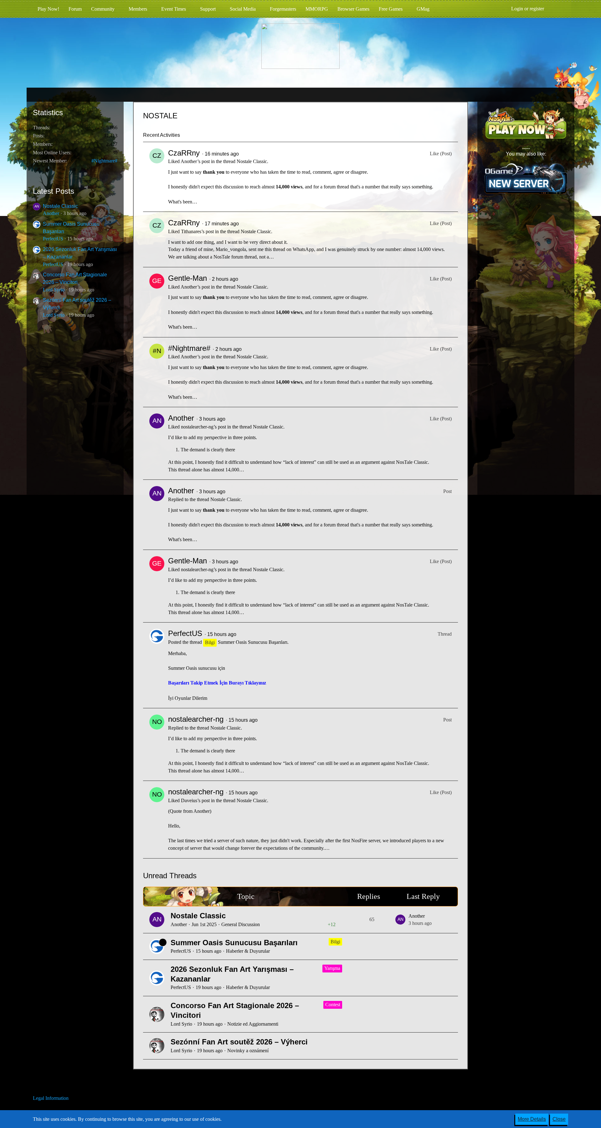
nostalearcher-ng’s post (203, 426)
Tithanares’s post (197, 231)
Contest (332, 1004)
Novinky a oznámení (248, 1050)
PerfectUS (53, 238)
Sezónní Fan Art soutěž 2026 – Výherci (239, 1042)
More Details (532, 1119)
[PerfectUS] (156, 665)
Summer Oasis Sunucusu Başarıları (252, 642)
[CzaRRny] (156, 177)
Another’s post (195, 161)
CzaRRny (184, 153)
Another (51, 213)
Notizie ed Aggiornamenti (252, 1024)
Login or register (527, 8)
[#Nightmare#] (156, 372)
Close (559, 1119)
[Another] (156, 443)
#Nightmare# (104, 160)
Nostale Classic (60, 206)
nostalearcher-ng (195, 719)
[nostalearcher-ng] (156, 744)
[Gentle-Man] (156, 302)
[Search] (558, 9)
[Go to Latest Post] (400, 920)
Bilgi (335, 941)
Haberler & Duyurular (248, 951)
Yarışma (332, 968)
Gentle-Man (187, 278)
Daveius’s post (195, 800)
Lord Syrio (53, 289)
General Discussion (240, 924)
